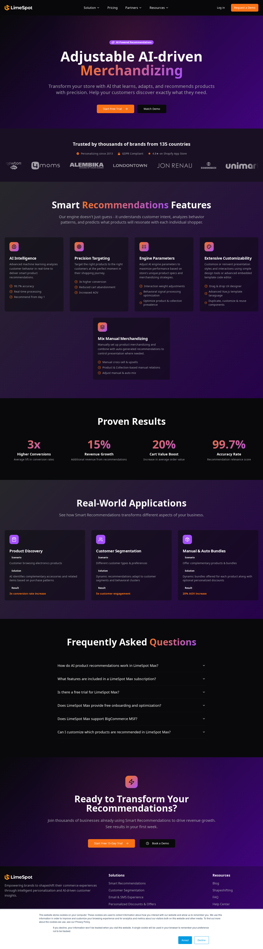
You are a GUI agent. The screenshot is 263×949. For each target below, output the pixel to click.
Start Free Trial (112, 109)
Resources (157, 8)
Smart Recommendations (127, 883)
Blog (216, 883)
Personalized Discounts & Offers (132, 904)
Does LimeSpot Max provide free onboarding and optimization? (109, 705)
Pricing (112, 8)
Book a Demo (160, 843)
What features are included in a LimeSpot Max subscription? (107, 678)
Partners (131, 8)
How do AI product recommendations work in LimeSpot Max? (108, 665)
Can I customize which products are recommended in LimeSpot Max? (114, 732)
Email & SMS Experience (126, 897)
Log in (221, 7)
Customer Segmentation (126, 890)
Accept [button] (185, 940)
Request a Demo (244, 7)
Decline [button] (202, 940)
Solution (90, 8)
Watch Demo (152, 109)
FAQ (216, 897)
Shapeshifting (223, 890)
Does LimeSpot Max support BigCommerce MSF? (97, 718)
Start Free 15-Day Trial (108, 843)
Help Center (221, 904)
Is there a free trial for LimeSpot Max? (88, 692)
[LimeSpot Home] (18, 877)
